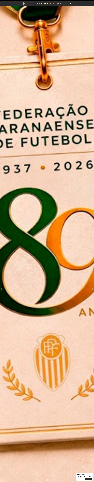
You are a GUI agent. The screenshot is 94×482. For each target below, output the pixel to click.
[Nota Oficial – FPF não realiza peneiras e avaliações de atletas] (47, 241)
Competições (40, 3)
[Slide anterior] (1, 289)
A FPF (34, 3)
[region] (84, 477)
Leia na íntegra (88, 477)
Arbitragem (59, 3)
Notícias (46, 3)
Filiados (52, 3)
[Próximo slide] (92, 289)
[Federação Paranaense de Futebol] (24, 3)
